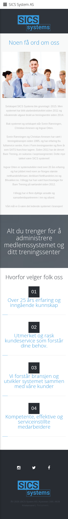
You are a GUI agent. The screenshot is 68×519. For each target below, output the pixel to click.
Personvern (42, 505)
